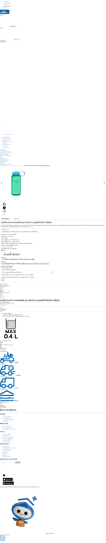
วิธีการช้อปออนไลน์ (7, 416)
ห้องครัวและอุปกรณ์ (4, 159)
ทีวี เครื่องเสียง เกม (4, 154)
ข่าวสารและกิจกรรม (7, 450)
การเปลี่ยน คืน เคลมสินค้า (8, 419)
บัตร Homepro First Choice (9, 429)
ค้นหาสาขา (6, 4)
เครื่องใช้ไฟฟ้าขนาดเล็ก (5, 151)
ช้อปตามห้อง (5, 137)
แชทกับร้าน (2, 296)
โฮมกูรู (4, 143)
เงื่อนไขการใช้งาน (7, 434)
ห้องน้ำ (1, 157)
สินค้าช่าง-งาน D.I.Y (7, 141)
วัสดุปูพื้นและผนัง (4, 161)
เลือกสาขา (16, 39)
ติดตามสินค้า (6, 421)
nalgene (1, 298)
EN (5, 7)
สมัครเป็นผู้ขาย (7, 3)
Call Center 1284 (6, 456)
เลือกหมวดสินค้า (8, 134)
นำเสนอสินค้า (6, 453)
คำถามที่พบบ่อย (6, 418)
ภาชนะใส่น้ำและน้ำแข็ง (13, 165)
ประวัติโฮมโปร (6, 446)
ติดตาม (17, 462)
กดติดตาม (7, 285)
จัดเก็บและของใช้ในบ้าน (5, 155)
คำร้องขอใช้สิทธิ (6, 441)
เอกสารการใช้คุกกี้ (7, 440)
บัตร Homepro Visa (7, 427)
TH (3, 7)
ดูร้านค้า (2, 295)
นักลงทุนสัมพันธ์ (6, 449)
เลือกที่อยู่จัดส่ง (12, 26)
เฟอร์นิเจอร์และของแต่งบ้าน (6, 152)
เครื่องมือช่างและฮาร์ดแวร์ (6, 164)
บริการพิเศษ (5, 147)
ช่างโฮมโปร (5, 144)
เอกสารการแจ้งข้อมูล (7, 438)
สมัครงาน (5, 452)
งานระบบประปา (3, 158)
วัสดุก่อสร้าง (2, 162)
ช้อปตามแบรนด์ (6, 138)
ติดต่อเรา (5, 455)
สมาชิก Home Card (7, 426)
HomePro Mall (6, 140)
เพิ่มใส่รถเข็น (3, 350)
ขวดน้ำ (21, 165)
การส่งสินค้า (5, 435)
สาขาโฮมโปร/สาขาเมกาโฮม (9, 448)
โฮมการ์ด (6, 1)
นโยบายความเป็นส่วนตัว (8, 437)
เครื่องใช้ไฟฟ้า (3, 149)
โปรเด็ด (4, 145)
